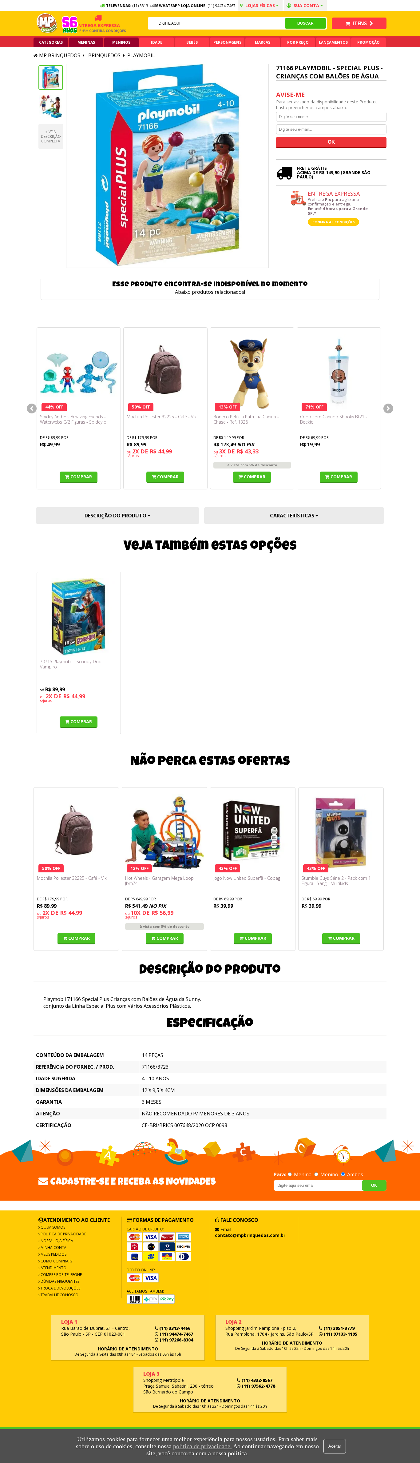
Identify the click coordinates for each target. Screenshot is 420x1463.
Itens (359, 23)
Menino (329, 1174)
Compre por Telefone (61, 1274)
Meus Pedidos (53, 1254)
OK (374, 1185)
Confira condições (95, 30)
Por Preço (298, 42)
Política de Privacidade (63, 1234)
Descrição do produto (116, 515)
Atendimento (53, 1267)
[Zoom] (50, 77)
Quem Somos (52, 1227)
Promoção (368, 42)
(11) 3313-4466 (174, 1328)
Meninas (86, 42)
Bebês (192, 42)
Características (292, 515)
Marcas (262, 42)
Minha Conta (53, 1247)
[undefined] (167, 166)
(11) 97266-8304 (175, 1340)
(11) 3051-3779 (338, 1328)
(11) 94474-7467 (222, 5)
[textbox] (216, 23)
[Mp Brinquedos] (47, 23)
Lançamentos (333, 42)
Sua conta (306, 5)
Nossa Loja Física (56, 1240)
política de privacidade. (202, 1446)
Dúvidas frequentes (59, 1281)
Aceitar (334, 1446)
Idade (156, 42)
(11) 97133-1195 (340, 1334)
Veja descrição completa (51, 136)
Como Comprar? (56, 1261)
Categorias (51, 42)
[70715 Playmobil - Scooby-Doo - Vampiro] (78, 617)
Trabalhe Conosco (59, 1295)
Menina (303, 1174)
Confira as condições (333, 222)
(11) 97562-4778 (257, 1386)
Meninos (121, 42)
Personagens (227, 42)
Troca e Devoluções (60, 1288)
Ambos (354, 1174)
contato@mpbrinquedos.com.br (250, 1235)
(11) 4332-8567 (256, 1380)
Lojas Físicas (260, 5)
